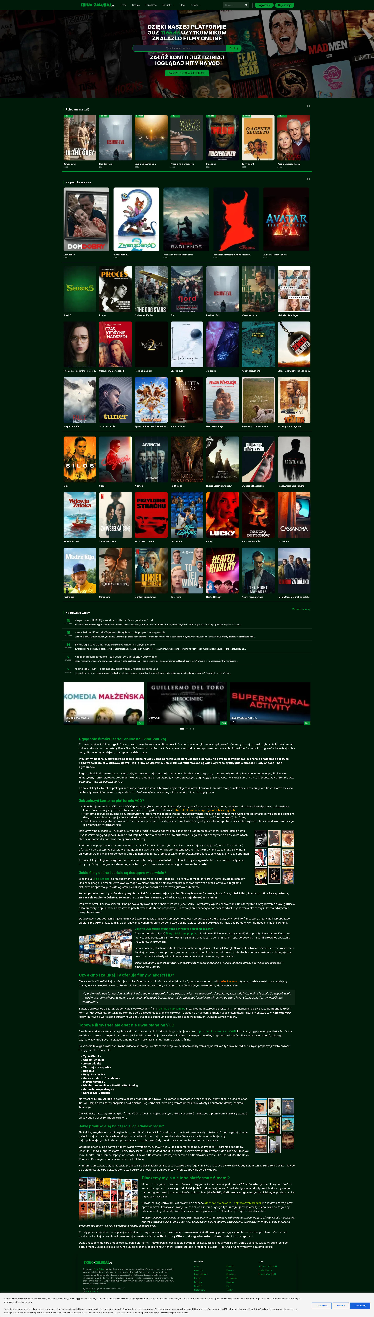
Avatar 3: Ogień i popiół (275, 255)
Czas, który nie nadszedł (111, 371)
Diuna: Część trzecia (145, 164)
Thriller (229, 1290)
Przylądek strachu (144, 541)
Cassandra (283, 541)
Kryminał (230, 1270)
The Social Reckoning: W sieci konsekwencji (85, 371)
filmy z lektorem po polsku (183, 933)
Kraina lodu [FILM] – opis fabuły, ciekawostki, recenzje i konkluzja (116, 668)
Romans (230, 1282)
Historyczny (199, 1290)
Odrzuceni (104, 597)
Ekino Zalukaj (99, 1269)
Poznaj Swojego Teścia (289, 164)
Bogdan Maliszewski (268, 1266)
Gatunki (166, 5)
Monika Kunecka (266, 1270)
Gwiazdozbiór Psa (144, 315)
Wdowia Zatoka (71, 541)
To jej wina (176, 597)
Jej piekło (211, 371)
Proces (102, 315)
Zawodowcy (70, 164)
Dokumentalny (200, 1274)
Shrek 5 (67, 315)
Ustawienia (322, 1305)
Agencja (139, 486)
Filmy (123, 5)
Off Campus (176, 541)
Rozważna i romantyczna (255, 426)
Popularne (151, 5)
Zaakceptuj (360, 1305)
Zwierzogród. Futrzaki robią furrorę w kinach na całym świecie (115, 644)
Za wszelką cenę (107, 541)
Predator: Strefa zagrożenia (178, 255)
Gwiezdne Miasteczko (253, 486)
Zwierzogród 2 (121, 255)
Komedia (230, 1266)
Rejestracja (284, 5)
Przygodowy (232, 1278)
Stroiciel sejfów (107, 426)
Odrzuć (341, 1305)
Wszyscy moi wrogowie (289, 426)
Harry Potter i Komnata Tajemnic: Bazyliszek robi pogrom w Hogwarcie (120, 632)
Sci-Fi (228, 1286)
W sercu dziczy (249, 315)
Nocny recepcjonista (252, 597)
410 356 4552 (92, 1291)
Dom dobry (69, 255)
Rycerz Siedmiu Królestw (219, 486)
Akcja (196, 1266)
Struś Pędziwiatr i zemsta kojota (294, 371)
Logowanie (264, 5)
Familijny (198, 1282)
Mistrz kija (69, 597)
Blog (182, 5)
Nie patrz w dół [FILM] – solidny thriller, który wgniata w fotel (114, 620)
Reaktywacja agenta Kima (291, 486)
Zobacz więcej (301, 609)
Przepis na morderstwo (182, 164)
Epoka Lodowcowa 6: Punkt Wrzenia (153, 426)
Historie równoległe (288, 315)
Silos (66, 486)
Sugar (102, 486)
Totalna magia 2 (143, 371)
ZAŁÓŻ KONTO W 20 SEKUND (187, 73)
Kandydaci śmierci (251, 371)
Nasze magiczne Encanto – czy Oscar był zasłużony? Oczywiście (116, 656)
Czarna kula (177, 371)
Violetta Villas (178, 426)
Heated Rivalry (213, 597)
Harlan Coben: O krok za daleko (294, 597)
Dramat (197, 1278)
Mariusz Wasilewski (267, 1274)
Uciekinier (211, 164)
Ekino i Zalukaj (101, 878)
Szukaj (234, 48)
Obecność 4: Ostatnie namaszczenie (231, 255)
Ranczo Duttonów (251, 541)
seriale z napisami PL (172, 1008)
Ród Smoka (176, 486)
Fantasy (198, 1286)
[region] (187, 1305)
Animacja (198, 1270)
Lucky (209, 541)
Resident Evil (105, 164)
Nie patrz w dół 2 (72, 426)
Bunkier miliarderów (145, 597)
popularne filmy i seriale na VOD (216, 1031)
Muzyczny (230, 1274)
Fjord (173, 315)
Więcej (194, 5)
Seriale (136, 5)
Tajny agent (248, 164)
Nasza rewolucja (214, 426)
